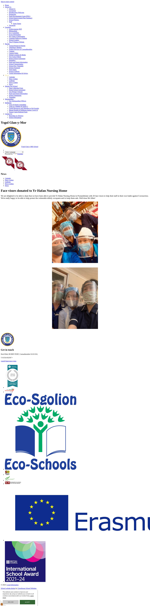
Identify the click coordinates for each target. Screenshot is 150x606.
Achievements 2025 (15, 29)
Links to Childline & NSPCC (18, 106)
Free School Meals (15, 57)
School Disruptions (15, 117)
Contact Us (8, 114)
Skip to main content (7, 2)
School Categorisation (16, 64)
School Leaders (14, 40)
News (7, 75)
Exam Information (15, 35)
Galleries (12, 81)
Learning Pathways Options (18, 38)
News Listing (13, 82)
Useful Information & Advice (18, 73)
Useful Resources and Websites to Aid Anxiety (24, 108)
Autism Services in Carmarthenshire (20, 49)
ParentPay (12, 60)
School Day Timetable (16, 66)
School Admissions (15, 95)
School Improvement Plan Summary (20, 18)
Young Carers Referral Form (18, 112)
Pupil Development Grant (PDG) (19, 16)
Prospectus (12, 14)
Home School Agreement (17, 58)
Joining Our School (11, 86)
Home (7, 5)
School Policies (14, 20)
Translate (20, 154)
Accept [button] (27, 602)
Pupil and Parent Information (18, 62)
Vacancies (12, 25)
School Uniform (14, 71)
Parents (7, 44)
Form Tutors (17, 23)
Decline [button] (11, 602)
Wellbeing (8, 103)
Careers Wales (13, 53)
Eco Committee (14, 33)
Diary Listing (13, 79)
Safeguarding (9, 99)
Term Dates (12, 70)
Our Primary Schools (16, 92)
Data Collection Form (16, 88)
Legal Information (12, 585)
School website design (8, 588)
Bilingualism (13, 31)
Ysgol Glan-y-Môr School (29, 147)
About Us (8, 7)
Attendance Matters (15, 47)
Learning (8, 27)
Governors (12, 11)
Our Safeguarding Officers (17, 101)
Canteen (11, 51)
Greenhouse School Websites (27, 588)
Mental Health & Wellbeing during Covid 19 (23, 110)
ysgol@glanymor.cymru (8, 361)
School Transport (14, 68)
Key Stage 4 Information (17, 36)
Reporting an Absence (16, 116)
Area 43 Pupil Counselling (17, 105)
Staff (10, 22)
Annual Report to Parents (17, 46)
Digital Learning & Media (17, 55)
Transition (12, 97)
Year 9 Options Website (16, 42)
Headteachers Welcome (16, 12)
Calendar (12, 77)
